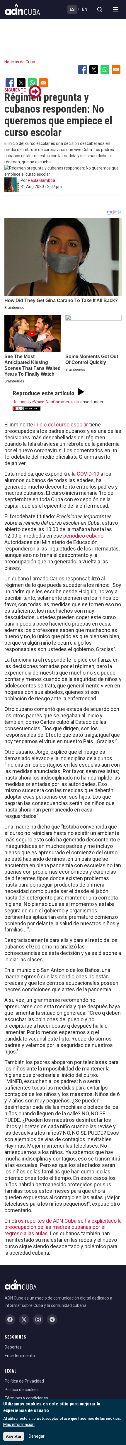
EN (84, 9)
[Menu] (115, 9)
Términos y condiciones (26, 1398)
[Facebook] (10, 1319)
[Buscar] (99, 9)
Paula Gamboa (41, 180)
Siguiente (15, 90)
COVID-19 (88, 474)
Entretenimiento (20, 1355)
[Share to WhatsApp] (105, 69)
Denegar (37, 1436)
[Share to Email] (116, 69)
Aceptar (13, 1436)
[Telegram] (52, 1319)
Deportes (13, 1347)
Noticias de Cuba (19, 62)
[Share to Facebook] (82, 69)
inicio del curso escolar (61, 424)
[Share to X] (93, 69)
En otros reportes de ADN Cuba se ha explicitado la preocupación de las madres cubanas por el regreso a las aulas (63, 1227)
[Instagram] (38, 1319)
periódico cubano (83, 536)
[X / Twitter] (24, 1319)
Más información (19, 1424)
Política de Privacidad (24, 1381)
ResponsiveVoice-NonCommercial (44, 401)
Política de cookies (22, 1389)
